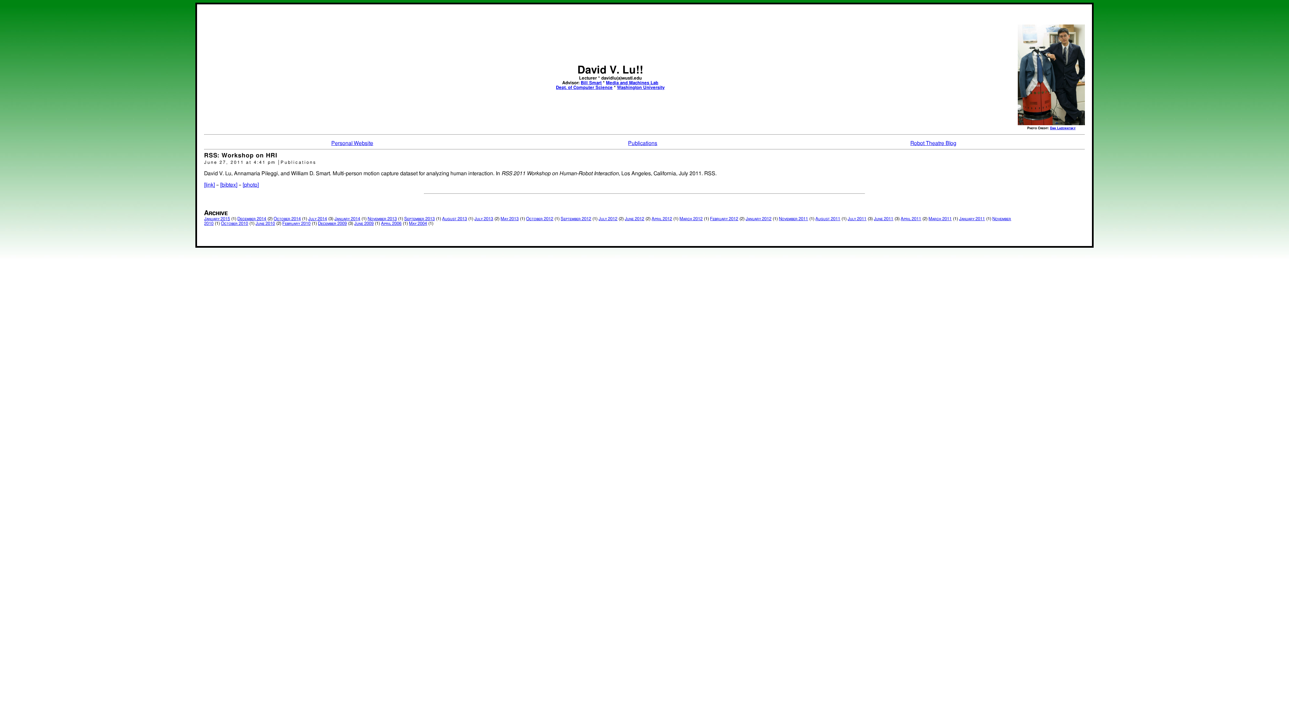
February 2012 (724, 219)
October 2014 (287, 219)
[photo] (251, 185)
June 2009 (364, 224)
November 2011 (793, 219)
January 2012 (758, 219)
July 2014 (317, 219)
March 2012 (691, 219)
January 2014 (347, 219)
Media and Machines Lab (632, 83)
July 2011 (857, 219)
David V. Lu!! (610, 70)
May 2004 (418, 224)
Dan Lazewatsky (1063, 128)
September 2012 (576, 219)
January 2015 (217, 219)
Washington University (641, 88)
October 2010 (234, 224)
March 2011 (940, 219)
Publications (642, 143)
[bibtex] (228, 185)
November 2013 (382, 219)
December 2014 (251, 219)
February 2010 (296, 224)
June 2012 (634, 219)
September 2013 (419, 219)
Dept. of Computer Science (584, 88)
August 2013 (454, 219)
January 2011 (972, 219)
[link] (209, 185)
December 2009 (332, 224)
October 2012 (539, 219)
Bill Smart (591, 83)
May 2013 (509, 219)
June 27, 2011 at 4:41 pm (241, 162)
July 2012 (608, 219)
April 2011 (911, 219)
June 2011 (883, 219)
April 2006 (391, 224)
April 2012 (662, 219)
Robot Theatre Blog (933, 143)
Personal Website (352, 143)
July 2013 (483, 219)
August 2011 (827, 219)
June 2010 (265, 224)
